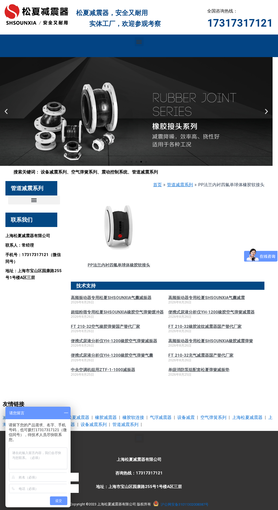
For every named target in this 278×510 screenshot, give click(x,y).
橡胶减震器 (106, 417)
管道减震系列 (145, 172)
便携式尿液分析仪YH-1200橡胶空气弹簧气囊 (112, 355)
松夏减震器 (78, 417)
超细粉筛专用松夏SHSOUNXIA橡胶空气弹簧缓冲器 (117, 312)
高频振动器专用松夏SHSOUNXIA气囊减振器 (111, 297)
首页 (157, 184)
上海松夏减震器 (247, 417)
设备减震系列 (54, 172)
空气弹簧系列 (84, 172)
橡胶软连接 (133, 417)
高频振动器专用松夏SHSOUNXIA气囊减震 (206, 297)
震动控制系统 (115, 172)
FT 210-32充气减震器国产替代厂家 (200, 355)
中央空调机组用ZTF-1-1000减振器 (103, 369)
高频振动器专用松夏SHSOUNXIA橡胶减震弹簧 (210, 340)
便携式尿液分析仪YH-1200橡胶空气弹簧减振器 (114, 340)
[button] (139, 41)
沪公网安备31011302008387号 (184, 504)
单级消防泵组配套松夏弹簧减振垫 (198, 369)
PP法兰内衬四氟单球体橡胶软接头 (119, 265)
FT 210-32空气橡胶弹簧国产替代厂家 (105, 326)
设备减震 (186, 417)
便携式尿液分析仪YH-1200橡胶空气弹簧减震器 (211, 312)
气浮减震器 (161, 417)
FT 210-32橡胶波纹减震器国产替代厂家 (205, 326)
